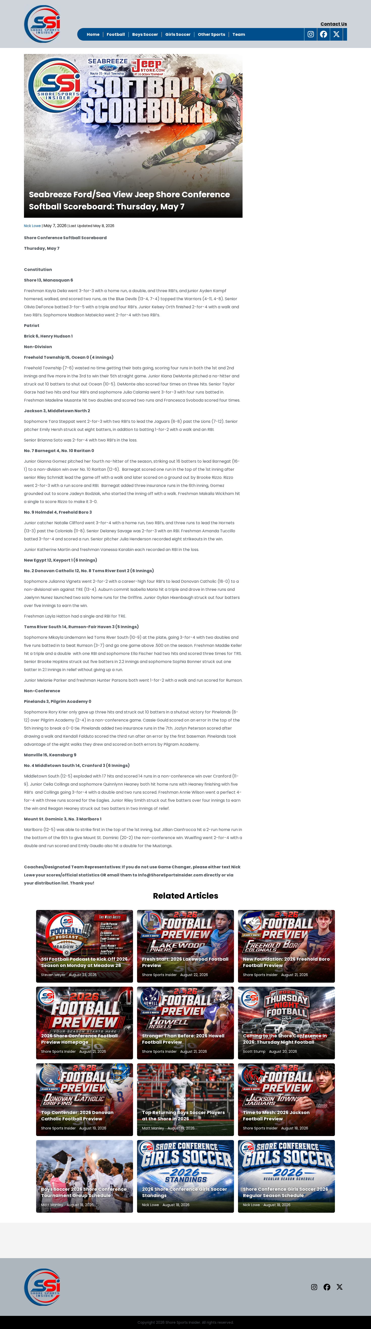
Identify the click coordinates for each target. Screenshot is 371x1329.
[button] (310, 34)
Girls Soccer (178, 34)
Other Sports (211, 34)
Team (238, 34)
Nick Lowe (32, 225)
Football (116, 34)
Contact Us (334, 24)
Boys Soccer (145, 34)
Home (93, 34)
